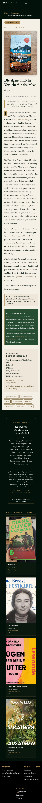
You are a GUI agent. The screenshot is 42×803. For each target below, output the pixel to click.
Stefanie (12, 3)
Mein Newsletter (7, 770)
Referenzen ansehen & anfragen (21, 500)
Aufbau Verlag (23, 119)
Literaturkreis (28, 776)
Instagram (22, 791)
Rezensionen (6, 776)
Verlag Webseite (11, 382)
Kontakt (19, 798)
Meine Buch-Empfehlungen (11, 773)
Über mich (27, 770)
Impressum (19, 795)
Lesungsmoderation (30, 773)
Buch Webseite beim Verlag (15, 380)
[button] (26, 3)
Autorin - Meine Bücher (31, 779)
